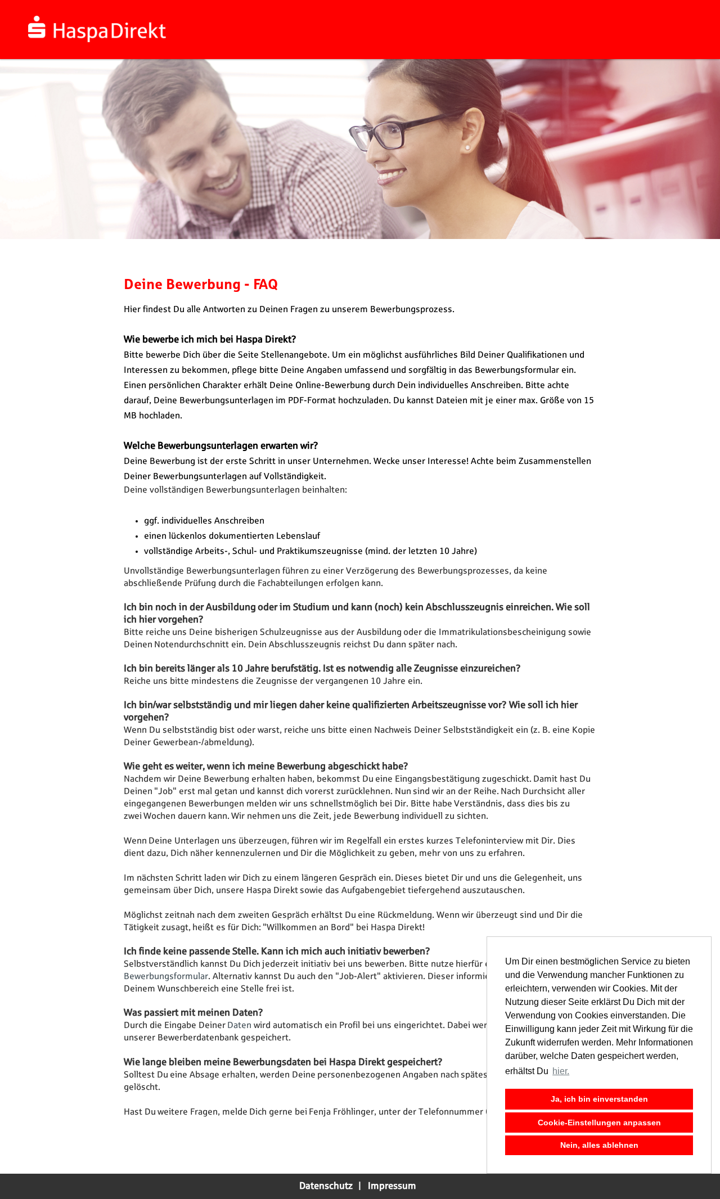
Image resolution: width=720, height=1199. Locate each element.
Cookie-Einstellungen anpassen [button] (599, 1122)
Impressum (392, 1186)
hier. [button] (560, 1071)
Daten (240, 1025)
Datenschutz (326, 1186)
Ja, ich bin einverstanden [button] (599, 1098)
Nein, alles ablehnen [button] (599, 1145)
